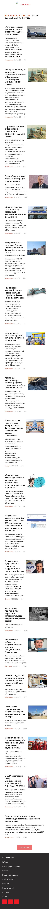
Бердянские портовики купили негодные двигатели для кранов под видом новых (22, 819)
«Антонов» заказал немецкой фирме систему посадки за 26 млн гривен (14, 31)
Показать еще (24, 847)
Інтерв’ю (5, 892)
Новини (5, 883)
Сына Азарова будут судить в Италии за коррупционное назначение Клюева (14, 566)
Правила (6, 870)
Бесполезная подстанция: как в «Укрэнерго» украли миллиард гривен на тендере (15, 711)
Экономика (9, 60)
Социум (7, 466)
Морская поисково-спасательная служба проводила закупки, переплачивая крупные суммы (15, 742)
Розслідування (8, 888)
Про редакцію (8, 858)
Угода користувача (10, 875)
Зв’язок (5, 862)
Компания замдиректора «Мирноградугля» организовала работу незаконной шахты (15, 383)
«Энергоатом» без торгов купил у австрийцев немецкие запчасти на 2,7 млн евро (15, 212)
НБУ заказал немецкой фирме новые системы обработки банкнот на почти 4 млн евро (14, 292)
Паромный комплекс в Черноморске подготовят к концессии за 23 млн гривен (15, 131)
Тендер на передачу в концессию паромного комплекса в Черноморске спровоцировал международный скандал (15, 77)
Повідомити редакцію (11, 866)
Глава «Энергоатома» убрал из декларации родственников (15, 178)
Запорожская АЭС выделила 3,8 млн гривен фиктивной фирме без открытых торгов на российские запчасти (15, 248)
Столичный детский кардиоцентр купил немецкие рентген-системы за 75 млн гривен (14, 680)
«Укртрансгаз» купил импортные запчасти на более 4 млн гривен (14, 337)
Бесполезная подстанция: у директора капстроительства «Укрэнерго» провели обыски (15, 614)
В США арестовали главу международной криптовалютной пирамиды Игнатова (15, 781)
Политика (8, 666)
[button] (45, 4)
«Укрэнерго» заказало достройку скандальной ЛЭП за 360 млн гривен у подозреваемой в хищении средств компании (14, 523)
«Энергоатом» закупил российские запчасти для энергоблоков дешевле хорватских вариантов (15, 481)
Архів (4, 896)
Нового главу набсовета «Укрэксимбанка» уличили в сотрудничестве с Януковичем (13, 645)
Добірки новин (8, 879)
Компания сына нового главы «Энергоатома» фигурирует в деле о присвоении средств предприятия (14, 428)
